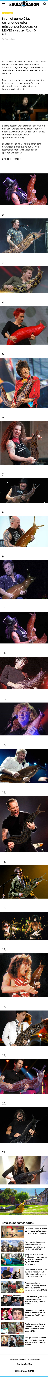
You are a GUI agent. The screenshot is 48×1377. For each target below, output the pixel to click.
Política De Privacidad (29, 1359)
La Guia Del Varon (24, 3)
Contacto (13, 1359)
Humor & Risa (7, 13)
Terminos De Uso (24, 1364)
